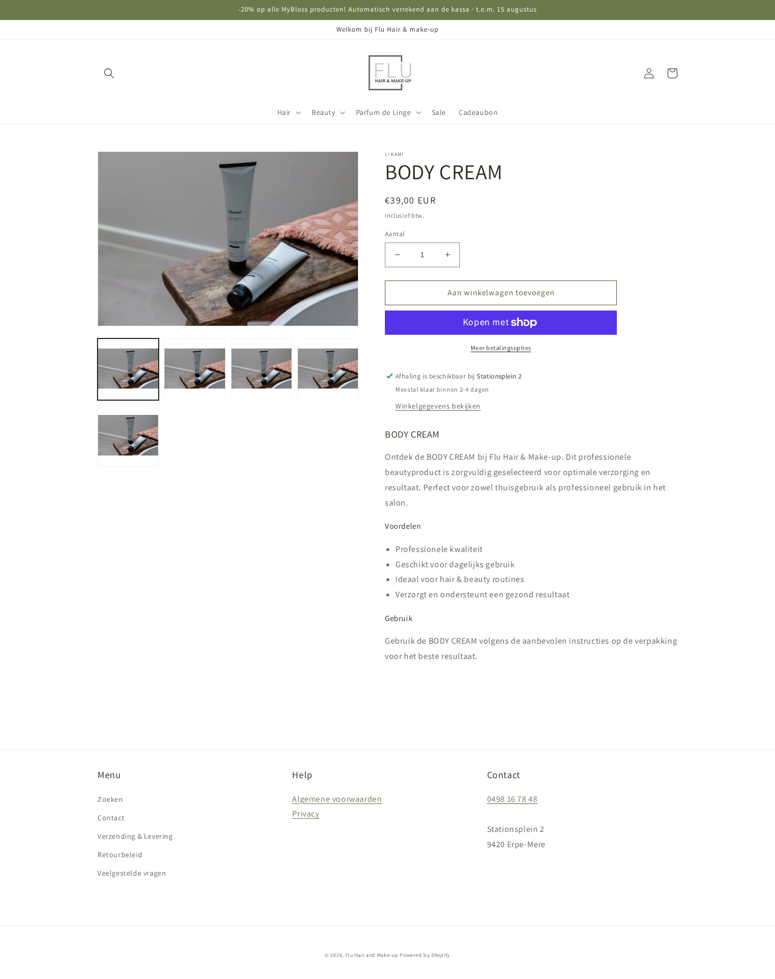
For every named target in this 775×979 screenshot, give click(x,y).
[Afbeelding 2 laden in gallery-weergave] (194, 369)
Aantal (394, 233)
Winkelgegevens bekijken (438, 406)
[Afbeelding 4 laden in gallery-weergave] (328, 369)
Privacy (305, 813)
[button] (109, 73)
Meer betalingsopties (501, 348)
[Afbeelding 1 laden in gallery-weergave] (128, 369)
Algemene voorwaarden (337, 798)
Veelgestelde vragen (132, 873)
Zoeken (110, 799)
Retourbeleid (120, 854)
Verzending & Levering (135, 836)
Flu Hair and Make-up (372, 955)
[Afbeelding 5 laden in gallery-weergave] (128, 436)
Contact (111, 817)
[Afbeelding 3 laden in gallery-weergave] (261, 369)
